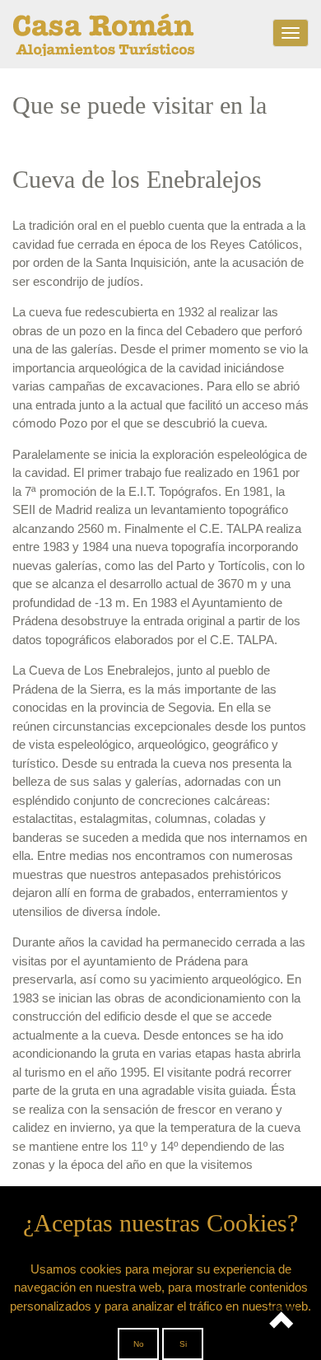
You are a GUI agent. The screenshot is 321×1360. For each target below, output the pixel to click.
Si (183, 1343)
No (138, 1343)
